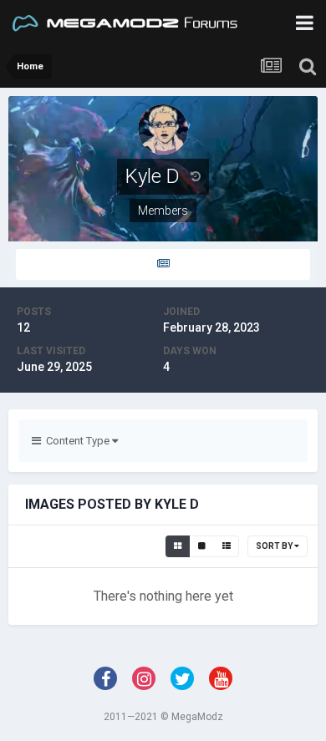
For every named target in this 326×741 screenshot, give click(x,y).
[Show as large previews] (202, 546)
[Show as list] (226, 546)
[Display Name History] (196, 176)
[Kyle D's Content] (163, 264)
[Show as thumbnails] (178, 546)
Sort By (275, 546)
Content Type (76, 440)
